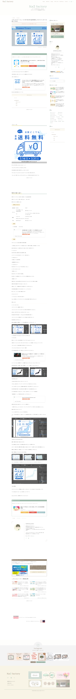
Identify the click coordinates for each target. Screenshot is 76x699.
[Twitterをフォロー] (69, 1)
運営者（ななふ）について (11, 681)
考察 (16, 105)
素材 (16, 103)
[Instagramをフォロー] (71, 1)
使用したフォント (56, 136)
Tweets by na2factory (54, 78)
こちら (33, 535)
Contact (66, 1)
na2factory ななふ (30, 523)
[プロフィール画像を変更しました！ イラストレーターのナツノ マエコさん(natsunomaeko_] (19, 657)
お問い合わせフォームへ (57, 36)
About (44, 1)
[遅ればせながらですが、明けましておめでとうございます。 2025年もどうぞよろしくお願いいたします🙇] (34, 657)
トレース (15, 97)
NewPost (47, 1)
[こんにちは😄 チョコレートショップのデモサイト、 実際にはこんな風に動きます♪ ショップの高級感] (57, 657)
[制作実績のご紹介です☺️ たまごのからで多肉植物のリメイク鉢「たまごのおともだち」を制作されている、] (11, 657)
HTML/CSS (56, 1)
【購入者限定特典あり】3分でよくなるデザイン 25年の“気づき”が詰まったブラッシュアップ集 (33, 61)
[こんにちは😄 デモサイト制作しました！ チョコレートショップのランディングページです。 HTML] (65, 657)
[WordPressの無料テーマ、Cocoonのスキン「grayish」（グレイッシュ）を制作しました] (49, 657)
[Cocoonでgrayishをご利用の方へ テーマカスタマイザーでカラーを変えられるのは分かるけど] (26, 657)
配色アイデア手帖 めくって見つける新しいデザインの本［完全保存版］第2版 (33, 507)
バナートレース (24, 518)
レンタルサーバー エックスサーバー (38, 572)
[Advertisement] (29, 50)
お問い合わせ (9, 683)
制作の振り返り (16, 100)
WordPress (62, 1)
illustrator (18, 518)
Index (28, 95)
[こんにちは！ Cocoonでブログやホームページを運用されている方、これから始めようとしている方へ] (42, 657)
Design (52, 1)
